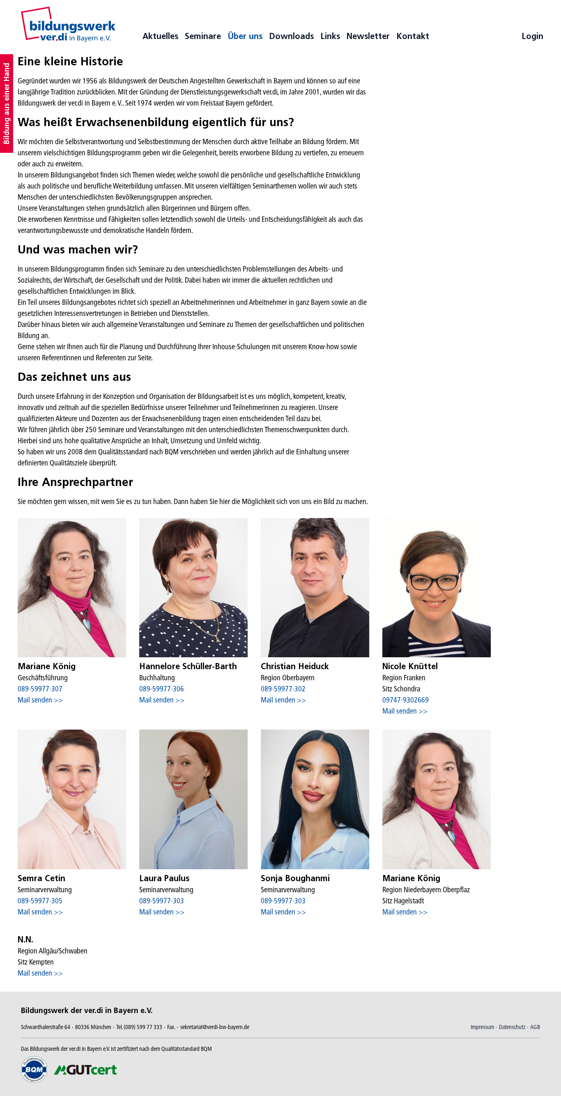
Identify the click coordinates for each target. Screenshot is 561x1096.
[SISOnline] (68, 24)
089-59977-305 (40, 900)
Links (330, 36)
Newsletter (368, 36)
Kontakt (412, 36)
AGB (535, 1027)
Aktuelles (160, 36)
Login (532, 36)
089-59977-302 (283, 688)
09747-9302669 (405, 700)
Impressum (482, 1027)
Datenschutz (512, 1027)
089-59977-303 (161, 900)
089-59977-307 (40, 688)
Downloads (291, 36)
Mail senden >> (40, 700)
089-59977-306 (161, 688)
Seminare (203, 36)
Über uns (245, 36)
